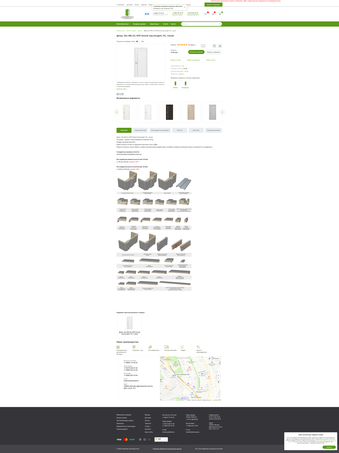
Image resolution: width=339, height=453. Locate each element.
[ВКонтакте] (118, 94)
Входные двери (139, 24)
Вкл (143, 41)
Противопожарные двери (125, 420)
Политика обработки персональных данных (167, 449)
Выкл (133, 41)
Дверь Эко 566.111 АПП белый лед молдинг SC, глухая (129, 333)
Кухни (173, 24)
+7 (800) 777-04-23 (158, 13)
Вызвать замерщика (213, 4)
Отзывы (147, 426)
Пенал (175, 87)
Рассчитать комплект (196, 52)
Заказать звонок (177, 14)
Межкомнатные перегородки (126, 426)
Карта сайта (149, 432)
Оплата (137, 4)
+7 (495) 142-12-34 (177, 13)
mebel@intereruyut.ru (192, 432)
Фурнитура (154, 24)
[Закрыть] (184, 7)
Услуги (165, 24)
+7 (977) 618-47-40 (192, 13)
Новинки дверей (122, 429)
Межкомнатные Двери (124, 415)
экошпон (181, 74)
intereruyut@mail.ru (193, 14)
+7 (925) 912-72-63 (130, 375)
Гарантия (144, 4)
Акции (188, 4)
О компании (120, 4)
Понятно (329, 447)
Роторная (185, 87)
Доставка (130, 4)
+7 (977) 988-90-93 (192, 419)
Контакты (148, 429)
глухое (186, 71)
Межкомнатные (123, 24)
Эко (183, 66)
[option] (141, 62)
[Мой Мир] (122, 94)
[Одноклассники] (120, 94)
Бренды (147, 415)
